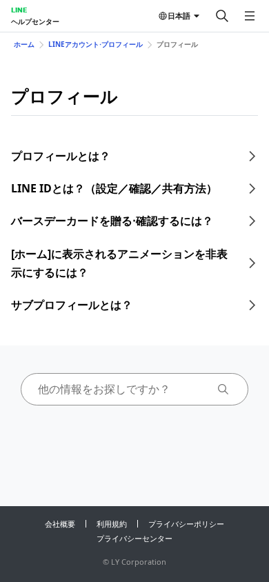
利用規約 (112, 524)
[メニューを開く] (249, 16)
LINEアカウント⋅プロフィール (95, 44)
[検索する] (222, 16)
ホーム (24, 44)
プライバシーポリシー (186, 524)
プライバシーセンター (134, 538)
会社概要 (60, 524)
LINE (19, 9)
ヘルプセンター (35, 21)
